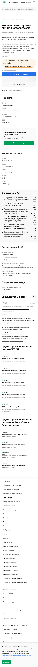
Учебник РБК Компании (10, 546)
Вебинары (6, 538)
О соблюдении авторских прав (12, 642)
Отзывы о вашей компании (11, 501)
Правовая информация (10, 638)
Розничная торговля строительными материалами (19, 32)
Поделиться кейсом (9, 506)
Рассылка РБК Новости (10, 629)
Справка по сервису (9, 590)
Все (34, 297)
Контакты (6, 586)
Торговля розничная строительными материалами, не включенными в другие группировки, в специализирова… (19, 309)
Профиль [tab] (5, 90)
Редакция (24, 625)
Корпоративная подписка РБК (12, 493)
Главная (4, 19)
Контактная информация (10, 625)
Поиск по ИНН (7, 598)
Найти (33, 9)
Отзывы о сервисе (8, 514)
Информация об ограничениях (12, 633)
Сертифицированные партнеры (13, 518)
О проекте (6, 481)
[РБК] (4, 2)
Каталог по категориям (10, 566)
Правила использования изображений (15, 582)
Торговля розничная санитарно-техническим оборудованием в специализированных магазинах (18, 319)
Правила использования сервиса (13, 578)
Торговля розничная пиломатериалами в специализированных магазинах (15, 328)
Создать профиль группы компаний (14, 510)
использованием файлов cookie (12, 655)
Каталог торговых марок (10, 570)
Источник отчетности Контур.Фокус (14, 610)
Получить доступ (19, 143)
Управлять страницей (20, 74)
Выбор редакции (8, 530)
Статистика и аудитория (10, 602)
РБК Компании (13, 2)
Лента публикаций (9, 522)
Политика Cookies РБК (10, 618)
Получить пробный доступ (11, 489)
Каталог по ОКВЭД (9, 558)
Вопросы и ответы (8, 614)
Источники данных (9, 606)
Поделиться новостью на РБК (12, 485)
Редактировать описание (9, 70)
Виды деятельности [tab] (15, 90)
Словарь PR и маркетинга (11, 554)
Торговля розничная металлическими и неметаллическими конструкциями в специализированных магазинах (15, 338)
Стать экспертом (8, 497)
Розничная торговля (7, 32)
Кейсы (5, 534)
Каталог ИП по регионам (10, 574)
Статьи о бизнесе (8, 550)
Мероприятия (7, 542)
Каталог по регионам (9, 562)
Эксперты (6, 526)
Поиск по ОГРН (8, 594)
